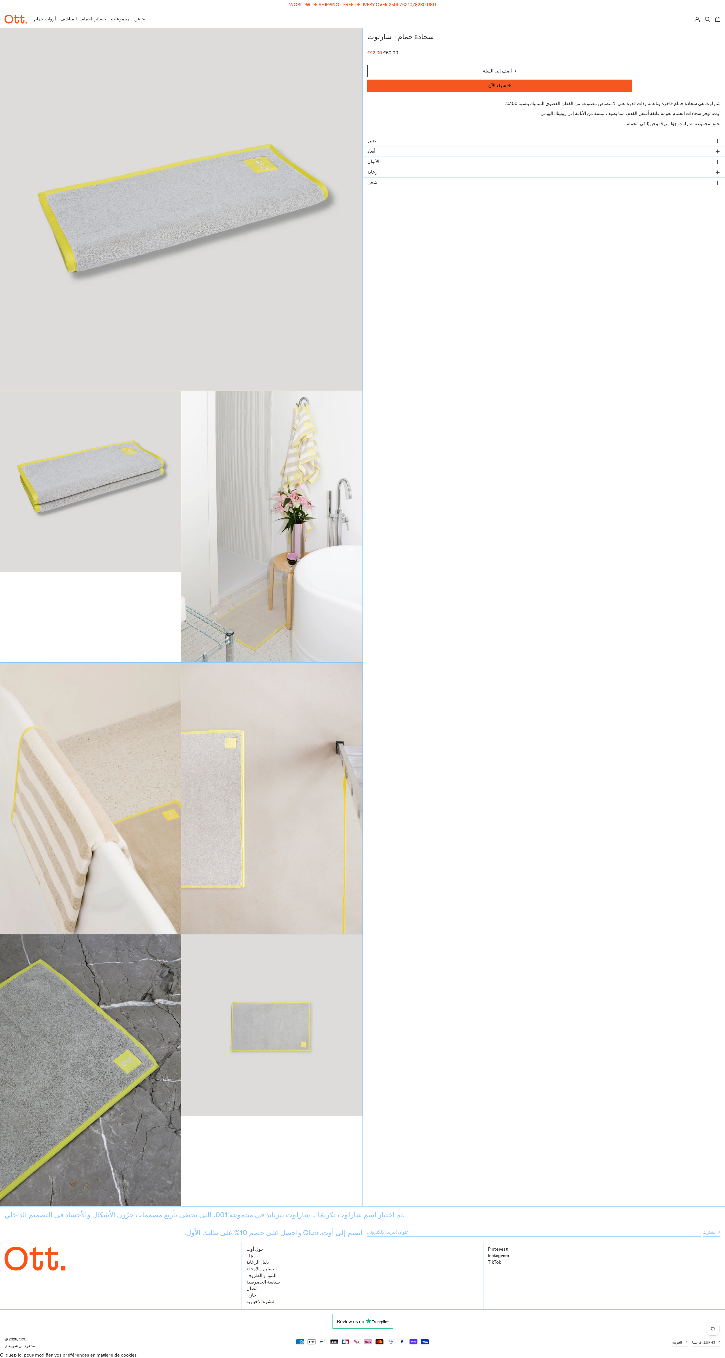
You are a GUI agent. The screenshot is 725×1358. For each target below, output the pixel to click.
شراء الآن (497, 86)
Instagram (498, 1256)
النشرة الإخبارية (261, 1301)
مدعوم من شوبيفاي (20, 1346)
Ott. (22, 1339)
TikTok (494, 1262)
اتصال (251, 1288)
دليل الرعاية (257, 1262)
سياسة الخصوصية (263, 1282)
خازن (251, 1295)
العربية (677, 1342)
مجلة (251, 1256)
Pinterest (498, 1249)
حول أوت (255, 1249)
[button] (717, 19)
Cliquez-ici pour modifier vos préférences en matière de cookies (68, 1355)
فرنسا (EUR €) (704, 1342)
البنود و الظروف (261, 1275)
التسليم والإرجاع (261, 1269)
